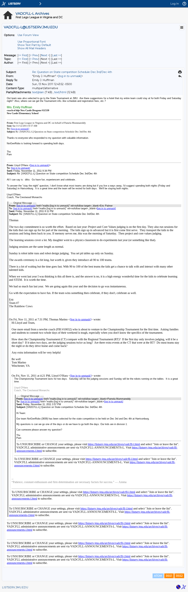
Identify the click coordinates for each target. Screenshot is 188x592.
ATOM (158, 575)
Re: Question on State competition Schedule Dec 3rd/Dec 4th (72, 72)
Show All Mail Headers (31, 48)
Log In (174, 3)
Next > (45, 55)
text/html (60, 92)
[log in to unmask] (70, 76)
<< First (23, 55)
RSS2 (179, 575)
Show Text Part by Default (34, 45)
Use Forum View (28, 35)
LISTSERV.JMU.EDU (15, 587)
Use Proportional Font (31, 41)
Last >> (56, 55)
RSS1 (169, 575)
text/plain (38, 92)
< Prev (34, 55)
